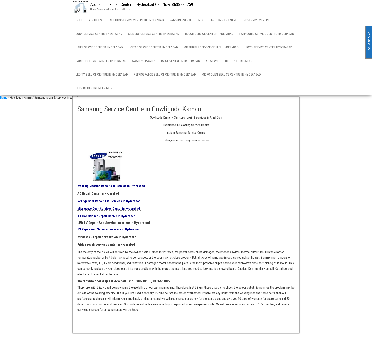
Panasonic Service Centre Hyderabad (266, 34)
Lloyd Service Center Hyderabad (268, 47)
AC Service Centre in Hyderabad (229, 61)
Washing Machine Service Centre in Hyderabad (166, 61)
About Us (95, 20)
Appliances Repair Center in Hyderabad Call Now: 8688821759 (141, 4)
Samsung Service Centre (187, 20)
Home (79, 20)
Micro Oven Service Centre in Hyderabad (231, 74)
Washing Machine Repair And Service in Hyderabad (111, 186)
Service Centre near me (93, 88)
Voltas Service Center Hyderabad (153, 47)
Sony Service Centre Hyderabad (99, 34)
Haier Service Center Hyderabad (99, 47)
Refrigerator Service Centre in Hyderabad (165, 74)
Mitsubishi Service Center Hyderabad (211, 47)
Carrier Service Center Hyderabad (101, 61)
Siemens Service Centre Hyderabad (153, 34)
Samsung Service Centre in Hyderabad (136, 20)
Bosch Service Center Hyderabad (209, 34)
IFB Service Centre (256, 20)
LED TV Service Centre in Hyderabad (102, 74)
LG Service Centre (224, 20)
